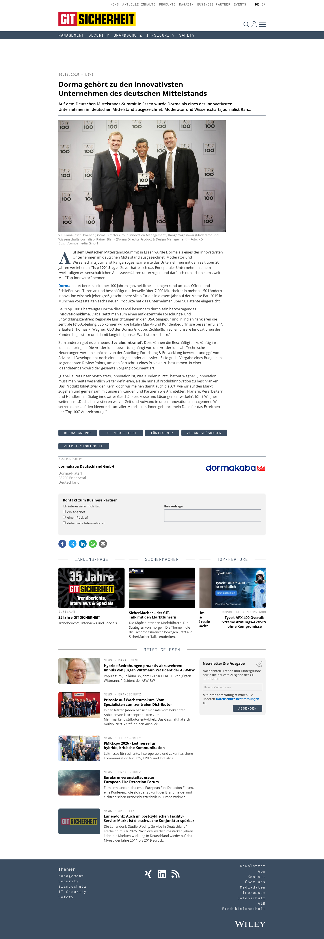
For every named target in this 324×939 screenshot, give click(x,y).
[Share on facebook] (62, 544)
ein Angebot (76, 512)
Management (71, 35)
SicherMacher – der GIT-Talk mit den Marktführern (152, 615)
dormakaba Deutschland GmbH (86, 466)
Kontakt (257, 876)
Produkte (167, 4)
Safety (187, 35)
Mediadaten (253, 887)
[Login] (254, 24)
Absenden (247, 708)
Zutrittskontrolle (83, 446)
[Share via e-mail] (103, 544)
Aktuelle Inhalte (138, 4)
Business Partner (213, 4)
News (115, 4)
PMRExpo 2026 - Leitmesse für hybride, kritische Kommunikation (134, 745)
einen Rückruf (77, 517)
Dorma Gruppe (78, 433)
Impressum (253, 892)
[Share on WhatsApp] (93, 544)
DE (257, 4)
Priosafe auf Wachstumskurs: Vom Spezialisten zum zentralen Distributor (138, 702)
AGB (262, 903)
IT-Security (160, 35)
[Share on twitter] (72, 544)
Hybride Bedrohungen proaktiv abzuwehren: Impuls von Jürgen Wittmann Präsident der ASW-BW (149, 668)
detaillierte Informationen (86, 523)
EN (263, 4)
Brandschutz (128, 35)
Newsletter (253, 866)
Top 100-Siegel (121, 433)
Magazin (186, 4)
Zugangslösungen (204, 433)
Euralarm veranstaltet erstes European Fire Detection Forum (131, 779)
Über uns (255, 882)
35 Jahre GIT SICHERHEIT (79, 617)
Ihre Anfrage (173, 506)
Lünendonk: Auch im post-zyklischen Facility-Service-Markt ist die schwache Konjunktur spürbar (149, 818)
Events (240, 4)
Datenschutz (251, 898)
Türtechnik (162, 433)
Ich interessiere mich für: (81, 506)
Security (99, 35)
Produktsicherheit (244, 908)
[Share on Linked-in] (83, 544)
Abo (262, 871)
